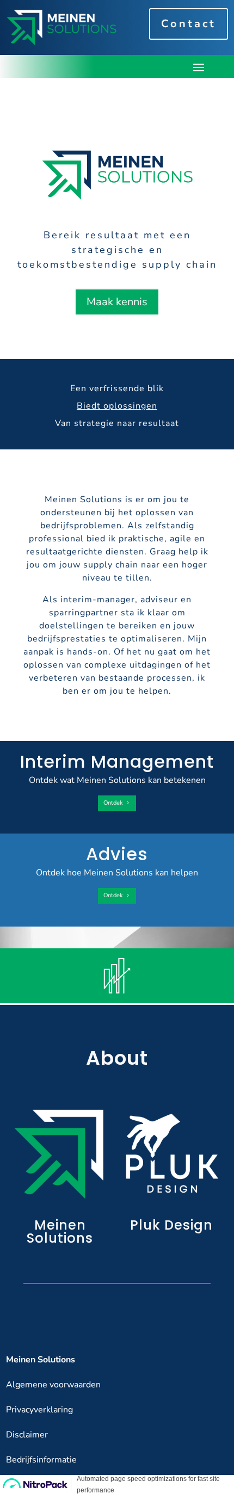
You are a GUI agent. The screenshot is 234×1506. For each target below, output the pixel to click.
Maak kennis (117, 301)
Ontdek (113, 803)
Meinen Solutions (60, 1231)
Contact (188, 23)
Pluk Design (171, 1225)
